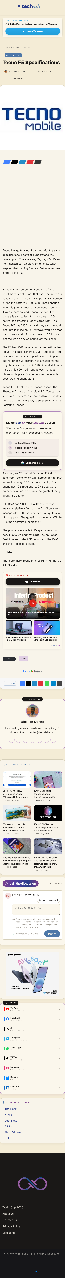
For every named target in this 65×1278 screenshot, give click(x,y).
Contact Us (9, 1220)
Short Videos (13, 1132)
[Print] (59, 683)
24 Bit (8, 1126)
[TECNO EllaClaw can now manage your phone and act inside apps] (48, 813)
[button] (33, 603)
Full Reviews (25, 47)
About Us (8, 1213)
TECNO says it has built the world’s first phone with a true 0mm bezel (14, 827)
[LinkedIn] (21, 162)
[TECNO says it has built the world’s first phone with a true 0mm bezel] (17, 813)
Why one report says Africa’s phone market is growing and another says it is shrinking (17, 860)
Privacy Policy (11, 1226)
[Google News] (32, 671)
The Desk (11, 1109)
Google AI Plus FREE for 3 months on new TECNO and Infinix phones (15, 794)
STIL (7, 1138)
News (8, 1114)
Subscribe (35, 581)
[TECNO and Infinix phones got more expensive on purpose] (48, 779)
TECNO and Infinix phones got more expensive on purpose (44, 794)
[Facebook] (6, 162)
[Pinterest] (29, 162)
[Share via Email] (37, 162)
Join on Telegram (34, 31)
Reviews (14, 47)
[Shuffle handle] (38, 895)
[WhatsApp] (47, 683)
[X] (14, 162)
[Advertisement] (32, 210)
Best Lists (11, 1120)
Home (6, 47)
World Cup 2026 (13, 1207)
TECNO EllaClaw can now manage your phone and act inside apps (46, 827)
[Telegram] (53, 683)
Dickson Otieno (17, 72)
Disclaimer (9, 1232)
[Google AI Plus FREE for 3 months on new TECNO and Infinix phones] (17, 779)
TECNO (23, 658)
